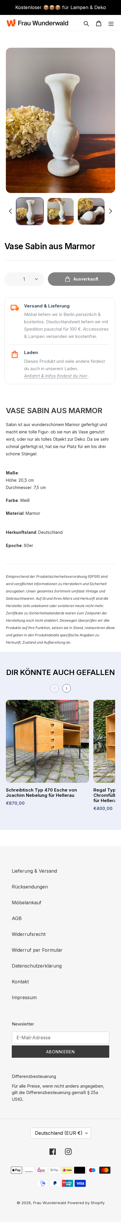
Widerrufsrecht (29, 934)
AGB (17, 918)
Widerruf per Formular (37, 950)
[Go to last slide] (10, 211)
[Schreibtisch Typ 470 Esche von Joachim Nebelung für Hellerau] (47, 743)
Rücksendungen (30, 887)
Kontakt (20, 982)
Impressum (24, 997)
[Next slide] (110, 211)
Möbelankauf (26, 902)
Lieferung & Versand (34, 871)
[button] (30, 211)
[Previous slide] (54, 688)
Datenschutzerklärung (37, 966)
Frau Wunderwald (49, 1202)
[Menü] (111, 22)
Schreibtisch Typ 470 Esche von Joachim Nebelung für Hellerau (41, 792)
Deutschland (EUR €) (59, 1133)
